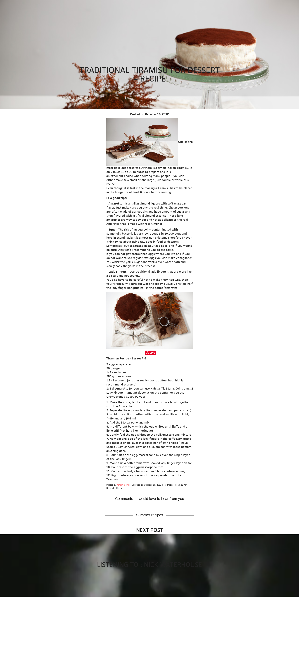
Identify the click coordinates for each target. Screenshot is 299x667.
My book (7, 21)
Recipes (68, 3)
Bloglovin (7, 29)
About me (97, 3)
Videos (83, 3)
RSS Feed (7, 33)
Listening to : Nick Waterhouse (149, 564)
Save (152, 352)
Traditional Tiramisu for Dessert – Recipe (149, 74)
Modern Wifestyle (14, 3)
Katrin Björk (123, 484)
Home (36, 3)
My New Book (51, 3)
